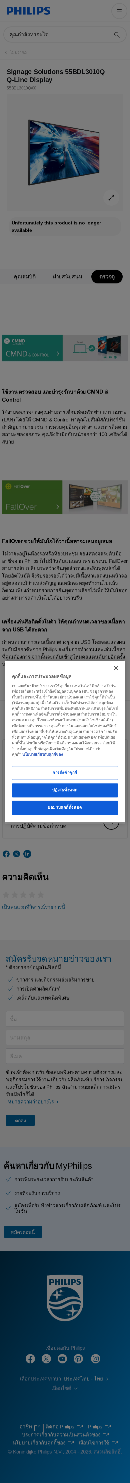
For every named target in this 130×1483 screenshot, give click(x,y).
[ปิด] (116, 668)
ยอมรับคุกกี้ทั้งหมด (65, 807)
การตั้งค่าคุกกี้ (65, 772)
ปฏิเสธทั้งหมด (65, 790)
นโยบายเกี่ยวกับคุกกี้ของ (42, 754)
